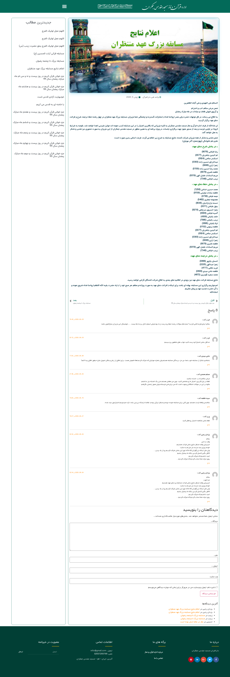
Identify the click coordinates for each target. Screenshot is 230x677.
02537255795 (100, 653)
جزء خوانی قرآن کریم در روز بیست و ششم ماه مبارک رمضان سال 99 (38, 124)
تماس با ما (158, 658)
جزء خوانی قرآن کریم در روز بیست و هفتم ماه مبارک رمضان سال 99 (38, 113)
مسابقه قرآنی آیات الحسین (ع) (49, 53)
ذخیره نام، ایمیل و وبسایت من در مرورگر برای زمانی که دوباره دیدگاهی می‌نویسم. (181, 587)
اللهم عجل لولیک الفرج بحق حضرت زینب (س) (41, 46)
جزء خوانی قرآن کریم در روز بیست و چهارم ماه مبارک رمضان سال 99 (38, 145)
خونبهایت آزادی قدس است (50, 97)
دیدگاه (214, 521)
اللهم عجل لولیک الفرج (53, 31)
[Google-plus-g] (203, 659)
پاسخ (208, 328)
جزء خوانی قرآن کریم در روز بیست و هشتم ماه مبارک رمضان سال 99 (41, 88)
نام (216, 555)
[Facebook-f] (216, 659)
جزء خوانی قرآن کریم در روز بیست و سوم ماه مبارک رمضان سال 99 (39, 155)
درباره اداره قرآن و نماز (154, 652)
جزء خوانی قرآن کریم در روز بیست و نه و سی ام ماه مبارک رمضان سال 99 (39, 78)
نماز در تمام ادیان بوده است (191, 621)
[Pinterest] (191, 659)
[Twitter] (210, 659)
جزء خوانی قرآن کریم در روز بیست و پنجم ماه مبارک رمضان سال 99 (39, 134)
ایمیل (215, 566)
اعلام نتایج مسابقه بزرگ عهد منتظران (184, 609)
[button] (64, 6)
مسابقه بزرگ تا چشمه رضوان (193, 615)
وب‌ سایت (214, 577)
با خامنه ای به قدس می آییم (50, 104)
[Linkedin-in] (197, 659)
